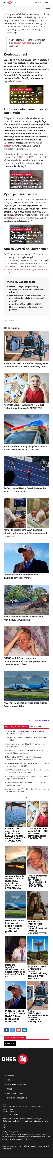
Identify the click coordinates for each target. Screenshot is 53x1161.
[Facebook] (6, 1030)
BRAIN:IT (7, 1148)
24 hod (38, 726)
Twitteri (7, 145)
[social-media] (4, 1126)
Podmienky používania (16, 1084)
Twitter (17, 81)
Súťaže (9, 1089)
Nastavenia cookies (15, 1093)
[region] (15, 3)
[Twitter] (12, 1030)
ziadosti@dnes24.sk (40, 1121)
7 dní (31, 726)
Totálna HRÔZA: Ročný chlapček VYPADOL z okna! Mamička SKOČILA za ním (26, 745)
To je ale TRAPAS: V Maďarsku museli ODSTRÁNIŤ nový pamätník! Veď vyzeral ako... (27, 751)
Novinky (14, 218)
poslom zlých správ (23, 42)
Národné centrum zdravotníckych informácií (25, 269)
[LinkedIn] (24, 1030)
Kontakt (10, 1075)
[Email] (18, 1030)
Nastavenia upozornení (16, 1098)
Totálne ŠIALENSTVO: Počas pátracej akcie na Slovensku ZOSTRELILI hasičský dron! (24, 758)
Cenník (9, 1080)
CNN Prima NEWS (24, 157)
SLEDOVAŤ (10, 1043)
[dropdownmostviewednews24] (26, 797)
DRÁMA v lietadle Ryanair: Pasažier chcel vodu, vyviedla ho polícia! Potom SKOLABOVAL (28, 771)
